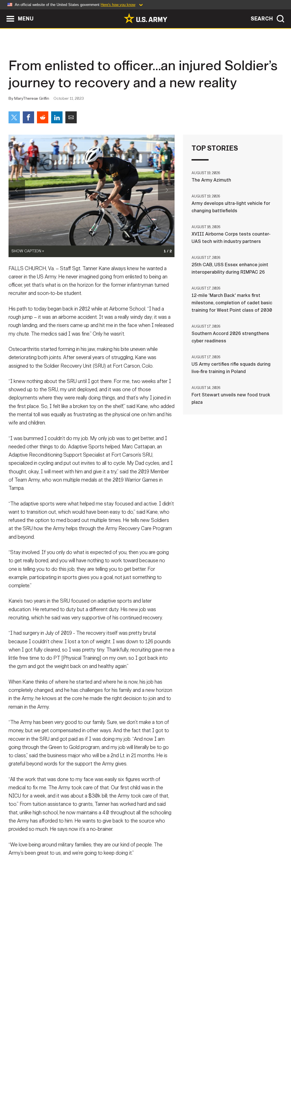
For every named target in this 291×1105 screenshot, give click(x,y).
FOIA (180, 1080)
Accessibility (150, 1080)
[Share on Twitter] (14, 117)
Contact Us (48, 1080)
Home (21, 1080)
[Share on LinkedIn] (57, 117)
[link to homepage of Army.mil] (145, 18)
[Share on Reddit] (42, 117)
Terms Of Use (111, 1080)
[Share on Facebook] (28, 117)
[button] (3, 12)
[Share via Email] (71, 117)
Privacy (79, 1080)
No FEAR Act (207, 1080)
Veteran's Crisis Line (252, 1080)
